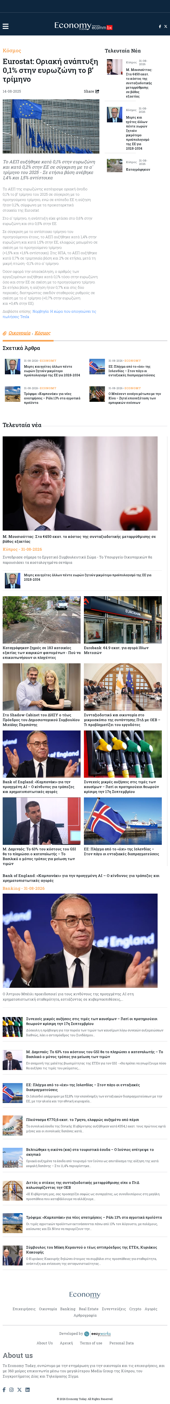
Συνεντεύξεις (114, 1308)
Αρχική (66, 1343)
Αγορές (151, 1308)
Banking (67, 1308)
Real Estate (89, 1308)
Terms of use (91, 1343)
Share (89, 91)
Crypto (135, 1308)
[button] (5, 26)
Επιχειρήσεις (24, 1308)
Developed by (71, 1333)
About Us (45, 1343)
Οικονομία (48, 1308)
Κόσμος (12, 50)
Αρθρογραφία (85, 1315)
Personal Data (121, 1343)
